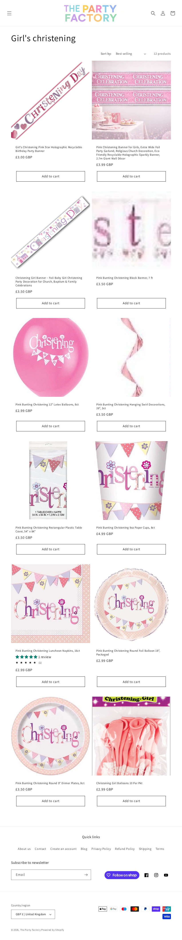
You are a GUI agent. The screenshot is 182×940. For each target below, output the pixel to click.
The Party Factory (30, 929)
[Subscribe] (86, 875)
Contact (40, 849)
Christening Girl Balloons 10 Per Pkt (119, 783)
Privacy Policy (101, 849)
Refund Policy (125, 849)
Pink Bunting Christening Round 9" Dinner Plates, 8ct (50, 783)
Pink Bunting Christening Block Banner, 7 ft (124, 278)
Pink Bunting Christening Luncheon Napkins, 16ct (48, 651)
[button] (9, 13)
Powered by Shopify (52, 929)
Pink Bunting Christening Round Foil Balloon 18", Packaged (128, 652)
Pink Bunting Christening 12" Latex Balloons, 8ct (47, 404)
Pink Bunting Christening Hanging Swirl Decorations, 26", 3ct (130, 406)
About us (24, 849)
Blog (84, 849)
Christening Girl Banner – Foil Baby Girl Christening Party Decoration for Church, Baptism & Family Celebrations (49, 281)
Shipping (145, 849)
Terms (160, 849)
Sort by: (106, 54)
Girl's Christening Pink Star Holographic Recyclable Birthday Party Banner (49, 149)
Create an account (63, 849)
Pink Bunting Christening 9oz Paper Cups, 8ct (125, 527)
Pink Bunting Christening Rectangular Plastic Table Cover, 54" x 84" (49, 529)
